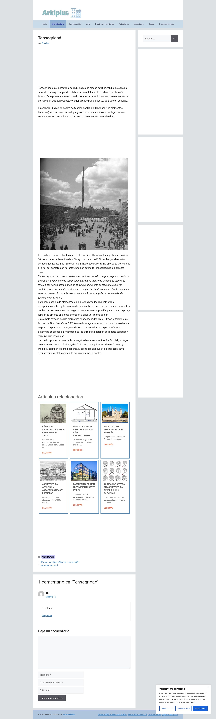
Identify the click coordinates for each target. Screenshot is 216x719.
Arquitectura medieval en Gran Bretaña (113, 429)
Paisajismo (124, 24)
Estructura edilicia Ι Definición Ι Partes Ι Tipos (84, 487)
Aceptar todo (200, 709)
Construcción (75, 24)
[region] (183, 699)
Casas (151, 24)
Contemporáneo (166, 24)
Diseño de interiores (104, 24)
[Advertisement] (84, 67)
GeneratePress (69, 714)
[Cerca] (208, 686)
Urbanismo (139, 24)
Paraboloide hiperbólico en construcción (60, 562)
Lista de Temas (154, 714)
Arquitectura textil (49, 565)
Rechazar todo (184, 709)
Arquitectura (58, 24)
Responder (47, 615)
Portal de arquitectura (137, 714)
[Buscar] (174, 38)
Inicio (44, 24)
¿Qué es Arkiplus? (170, 714)
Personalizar (167, 709)
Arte (88, 24)
